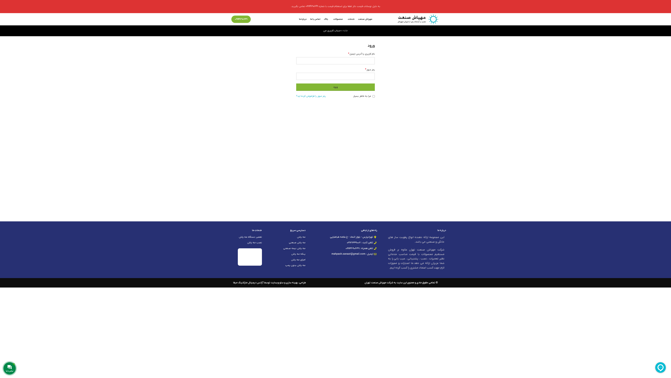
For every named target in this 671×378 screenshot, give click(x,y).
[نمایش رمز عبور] (300, 76)
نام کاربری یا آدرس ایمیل (361, 54)
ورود (335, 87)
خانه (345, 30)
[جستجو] (255, 19)
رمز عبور (370, 69)
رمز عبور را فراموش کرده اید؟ (311, 96)
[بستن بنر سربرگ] (4, 6)
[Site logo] (418, 19)
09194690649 (241, 19)
